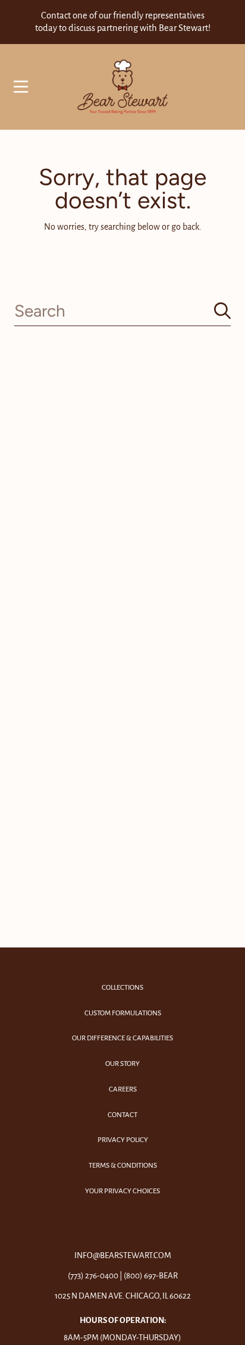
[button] (21, 87)
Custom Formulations (122, 1013)
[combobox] (122, 311)
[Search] (222, 311)
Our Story (122, 1064)
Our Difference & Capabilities (122, 1038)
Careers (123, 1089)
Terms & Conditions (123, 1165)
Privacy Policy (123, 1140)
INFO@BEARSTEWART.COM (122, 1255)
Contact (122, 1115)
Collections (122, 987)
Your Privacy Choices (122, 1191)
